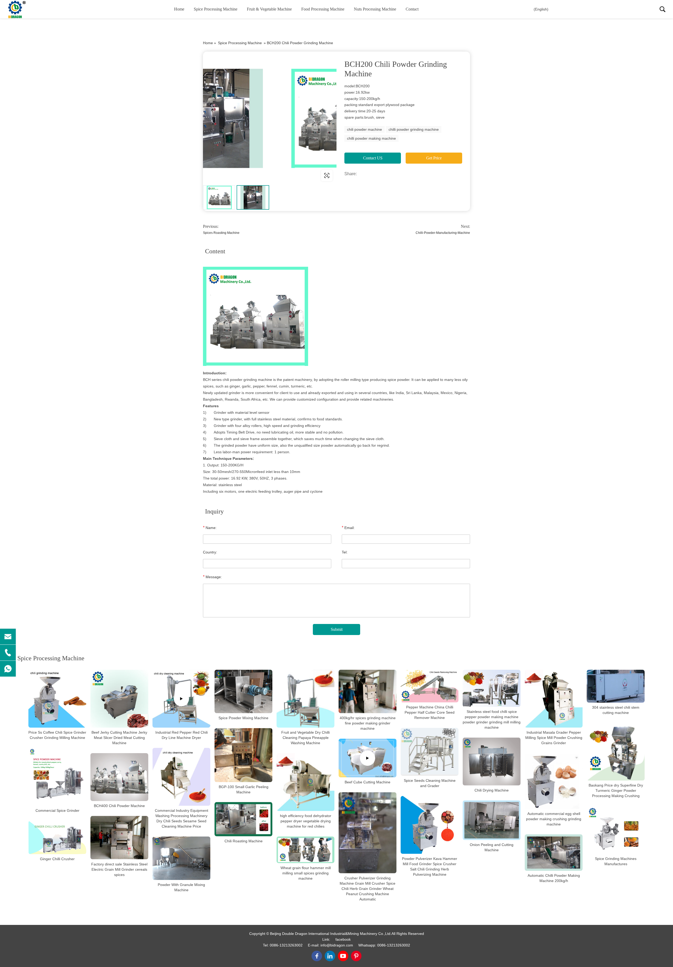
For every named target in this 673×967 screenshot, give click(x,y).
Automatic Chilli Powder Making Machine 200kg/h (554, 878)
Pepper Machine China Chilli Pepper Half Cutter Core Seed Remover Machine (430, 712)
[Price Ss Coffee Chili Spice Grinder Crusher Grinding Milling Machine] (57, 699)
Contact (412, 9)
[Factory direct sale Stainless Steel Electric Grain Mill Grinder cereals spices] (119, 837)
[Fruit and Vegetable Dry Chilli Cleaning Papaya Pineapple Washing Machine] (305, 699)
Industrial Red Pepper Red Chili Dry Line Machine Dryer (181, 735)
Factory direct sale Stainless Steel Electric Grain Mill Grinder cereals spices (119, 869)
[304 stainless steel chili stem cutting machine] (616, 686)
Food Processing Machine (322, 9)
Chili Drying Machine (492, 790)
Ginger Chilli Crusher (57, 859)
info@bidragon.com (336, 945)
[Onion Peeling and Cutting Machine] (492, 820)
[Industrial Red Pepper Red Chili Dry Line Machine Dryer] (181, 699)
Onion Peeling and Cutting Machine (491, 847)
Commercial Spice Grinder (57, 810)
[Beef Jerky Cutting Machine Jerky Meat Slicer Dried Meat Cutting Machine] (119, 699)
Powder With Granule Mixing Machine (181, 887)
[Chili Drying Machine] (492, 761)
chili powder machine (364, 129)
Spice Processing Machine (215, 9)
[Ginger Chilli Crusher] (57, 837)
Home (179, 9)
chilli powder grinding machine (414, 129)
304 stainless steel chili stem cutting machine (615, 710)
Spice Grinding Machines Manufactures (615, 861)
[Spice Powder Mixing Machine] (243, 691)
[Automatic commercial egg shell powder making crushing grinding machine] (554, 781)
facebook (343, 939)
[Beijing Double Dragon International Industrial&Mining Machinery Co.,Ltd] (33, 9)
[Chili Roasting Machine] (243, 819)
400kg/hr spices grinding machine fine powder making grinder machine (368, 723)
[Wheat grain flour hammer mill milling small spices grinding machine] (305, 850)
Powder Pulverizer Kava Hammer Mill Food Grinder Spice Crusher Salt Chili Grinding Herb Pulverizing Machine (429, 867)
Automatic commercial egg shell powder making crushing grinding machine (553, 819)
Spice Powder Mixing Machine (243, 718)
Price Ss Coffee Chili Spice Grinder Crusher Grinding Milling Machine (57, 735)
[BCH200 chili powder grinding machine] (269, 118)
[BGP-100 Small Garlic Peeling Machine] (243, 755)
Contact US (373, 158)
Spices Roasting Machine (221, 233)
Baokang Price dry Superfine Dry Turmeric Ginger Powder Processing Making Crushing (616, 790)
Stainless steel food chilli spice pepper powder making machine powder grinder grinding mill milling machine (492, 719)
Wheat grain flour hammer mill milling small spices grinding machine (306, 873)
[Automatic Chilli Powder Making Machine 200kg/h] (554, 852)
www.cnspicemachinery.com (237, 175)
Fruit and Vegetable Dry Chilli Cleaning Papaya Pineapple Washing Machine (305, 737)
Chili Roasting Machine (244, 841)
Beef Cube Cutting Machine (367, 782)
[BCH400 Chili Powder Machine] (119, 777)
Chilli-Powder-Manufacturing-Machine (443, 233)
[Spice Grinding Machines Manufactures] (616, 830)
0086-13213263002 (286, 945)
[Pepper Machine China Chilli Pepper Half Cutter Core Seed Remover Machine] (429, 686)
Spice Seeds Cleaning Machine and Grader (430, 783)
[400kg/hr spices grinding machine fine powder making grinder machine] (367, 691)
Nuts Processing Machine (375, 9)
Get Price (434, 158)
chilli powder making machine (371, 138)
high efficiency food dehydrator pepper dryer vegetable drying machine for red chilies (305, 821)
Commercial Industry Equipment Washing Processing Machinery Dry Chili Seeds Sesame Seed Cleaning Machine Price (181, 818)
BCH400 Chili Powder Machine (119, 806)
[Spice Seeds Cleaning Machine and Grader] (429, 752)
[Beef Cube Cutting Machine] (367, 758)
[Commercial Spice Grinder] (57, 777)
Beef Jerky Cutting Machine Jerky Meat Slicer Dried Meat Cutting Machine (119, 737)
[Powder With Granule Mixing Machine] (181, 858)
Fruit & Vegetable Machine (269, 9)
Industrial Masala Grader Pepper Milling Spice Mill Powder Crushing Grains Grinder (553, 737)
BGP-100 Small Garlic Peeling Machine (243, 789)
